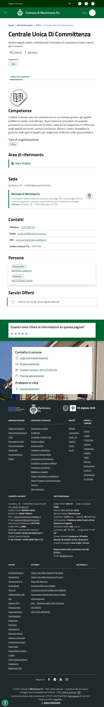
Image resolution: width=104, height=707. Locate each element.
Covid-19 (73, 437)
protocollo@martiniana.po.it (32, 233)
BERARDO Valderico (22, 270)
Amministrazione (25, 25)
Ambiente (35, 432)
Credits (11, 655)
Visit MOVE (36, 607)
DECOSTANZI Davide (22, 280)
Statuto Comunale (16, 637)
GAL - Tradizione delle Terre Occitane (47, 603)
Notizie (72, 428)
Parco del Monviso (39, 581)
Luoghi (87, 435)
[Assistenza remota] (79, 692)
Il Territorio (88, 440)
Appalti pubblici (38, 441)
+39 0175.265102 (20, 507)
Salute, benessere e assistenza (45, 476)
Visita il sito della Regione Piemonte (47, 572)
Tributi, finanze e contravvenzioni (45, 480)
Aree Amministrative (17, 432)
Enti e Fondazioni (16, 445)
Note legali (13, 646)
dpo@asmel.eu (66, 555)
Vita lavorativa (37, 489)
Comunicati (74, 432)
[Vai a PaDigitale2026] (79, 407)
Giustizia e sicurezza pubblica (44, 463)
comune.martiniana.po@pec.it (31, 240)
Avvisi (71, 450)
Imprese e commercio (40, 467)
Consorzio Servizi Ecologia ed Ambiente (48, 590)
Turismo (34, 485)
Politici (11, 458)
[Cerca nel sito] (92, 12)
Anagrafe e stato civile (41, 437)
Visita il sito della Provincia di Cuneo (47, 577)
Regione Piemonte (15, 3)
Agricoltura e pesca (39, 428)
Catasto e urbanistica (40, 450)
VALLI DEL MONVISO (40, 611)
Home (11, 25)
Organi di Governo (16, 428)
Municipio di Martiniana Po (25, 194)
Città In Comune (69, 692)
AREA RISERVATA (52, 702)
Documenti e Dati (16, 441)
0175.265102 (28, 227)
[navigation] (5, 12)
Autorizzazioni (37, 445)
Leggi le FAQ (14, 603)
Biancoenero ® (74, 696)
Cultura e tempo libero (41, 454)
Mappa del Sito (15, 668)
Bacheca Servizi (15, 633)
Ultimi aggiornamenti (17, 659)
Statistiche (13, 664)
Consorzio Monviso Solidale (43, 585)
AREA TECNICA (22, 163)
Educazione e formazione (42, 458)
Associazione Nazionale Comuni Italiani (48, 594)
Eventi (87, 431)
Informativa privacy (17, 642)
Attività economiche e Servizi (89, 466)
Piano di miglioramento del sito (16, 594)
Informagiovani (37, 598)
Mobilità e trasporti (39, 472)
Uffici (38, 25)
